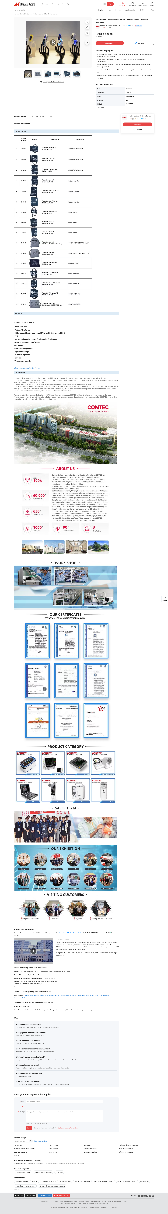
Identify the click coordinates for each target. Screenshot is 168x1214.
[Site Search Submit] (110, 4)
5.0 (131, 119)
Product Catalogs (41, 1141)
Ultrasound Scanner (51, 995)
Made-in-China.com (76, 1203)
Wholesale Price (95, 1201)
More (15, 1190)
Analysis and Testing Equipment (128, 1145)
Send (28, 1128)
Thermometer (53, 1152)
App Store (19, 1195)
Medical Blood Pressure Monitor (103, 1181)
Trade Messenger (45, 1195)
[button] (104, 4)
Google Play (30, 1195)
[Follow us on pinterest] (150, 1195)
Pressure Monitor (65, 1181)
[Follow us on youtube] (147, 1195)
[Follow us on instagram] (145, 1195)
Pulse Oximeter (30, 995)
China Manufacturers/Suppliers (68, 1201)
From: (23, 1101)
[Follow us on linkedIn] (153, 1195)
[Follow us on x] (142, 1195)
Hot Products (18, 1145)
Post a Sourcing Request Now (68, 1128)
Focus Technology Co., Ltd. (70, 1207)
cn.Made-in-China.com (102, 1203)
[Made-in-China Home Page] (24, 4)
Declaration (104, 1207)
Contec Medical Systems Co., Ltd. (110, 26)
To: (24, 1107)
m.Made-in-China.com (88, 1203)
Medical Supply (37, 14)
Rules (152, 10)
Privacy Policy (113, 1207)
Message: (22, 1112)
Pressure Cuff (144, 1181)
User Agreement (94, 1207)
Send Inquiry (109, 43)
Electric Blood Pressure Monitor (126, 1181)
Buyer (109, 10)
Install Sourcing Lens (62, 1195)
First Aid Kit (59, 1172)
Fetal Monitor (105, 995)
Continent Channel (107, 1201)
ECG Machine (62, 995)
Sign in (152, 5)
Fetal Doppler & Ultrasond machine (24, 1148)
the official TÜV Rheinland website (70, 933)
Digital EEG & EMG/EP (20, 1152)
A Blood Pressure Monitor (82, 1181)
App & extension (130, 10)
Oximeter (86, 995)
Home (16, 14)
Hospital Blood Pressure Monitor (25, 1186)
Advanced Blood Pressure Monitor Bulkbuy (52, 1186)
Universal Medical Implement (43, 1172)
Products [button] (45, 4)
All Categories (21, 10)
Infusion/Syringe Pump (126, 1152)
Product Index (117, 1201)
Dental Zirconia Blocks (90, 1152)
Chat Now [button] (141, 43)
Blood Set (35, 1181)
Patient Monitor (95, 995)
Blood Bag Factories (22, 1181)
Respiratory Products (90, 1148)
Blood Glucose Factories (49, 1181)
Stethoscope (26, 998)
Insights (125, 1201)
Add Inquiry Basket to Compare (53, 82)
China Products (54, 1201)
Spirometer (17, 998)
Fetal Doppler (39, 995)
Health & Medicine (25, 14)
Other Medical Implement (23, 1172)
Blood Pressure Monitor (75, 995)
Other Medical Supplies (51, 14)
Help (119, 10)
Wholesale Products (84, 1201)
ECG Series (87, 1145)
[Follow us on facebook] (139, 1195)
